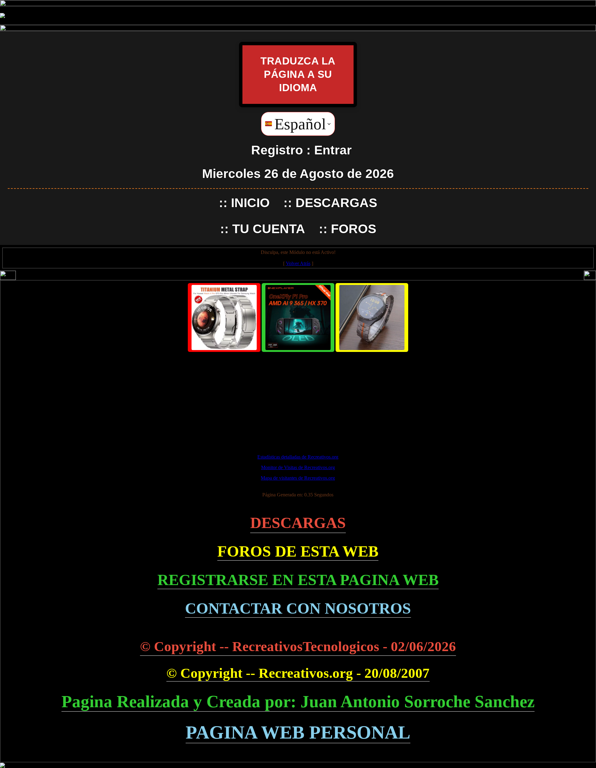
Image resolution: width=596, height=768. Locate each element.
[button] (298, 124)
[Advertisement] (298, 400)
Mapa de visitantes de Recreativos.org (298, 478)
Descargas (336, 203)
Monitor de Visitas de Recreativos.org (298, 467)
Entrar (333, 150)
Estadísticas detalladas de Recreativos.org (297, 456)
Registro (277, 150)
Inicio (250, 203)
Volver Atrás (298, 263)
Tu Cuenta (268, 229)
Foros (353, 229)
